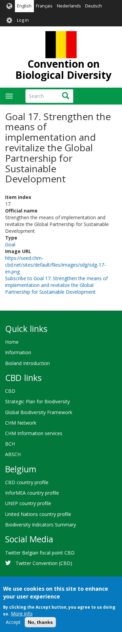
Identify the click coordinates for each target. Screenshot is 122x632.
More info (22, 613)
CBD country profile (26, 482)
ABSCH (13, 454)
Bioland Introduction (27, 363)
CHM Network (20, 423)
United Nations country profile (38, 514)
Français (44, 6)
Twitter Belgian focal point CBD (40, 552)
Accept (13, 622)
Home (12, 342)
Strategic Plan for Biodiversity (37, 401)
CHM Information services (33, 433)
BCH (10, 444)
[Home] (61, 44)
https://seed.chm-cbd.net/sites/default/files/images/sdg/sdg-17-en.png (55, 265)
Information (18, 352)
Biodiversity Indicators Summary (40, 524)
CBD (10, 391)
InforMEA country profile (32, 493)
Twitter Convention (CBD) (44, 563)
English (24, 6)
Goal (10, 244)
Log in (23, 20)
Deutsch (93, 6)
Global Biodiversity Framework (38, 412)
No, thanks (40, 622)
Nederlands (69, 6)
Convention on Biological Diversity (63, 69)
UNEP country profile (28, 503)
